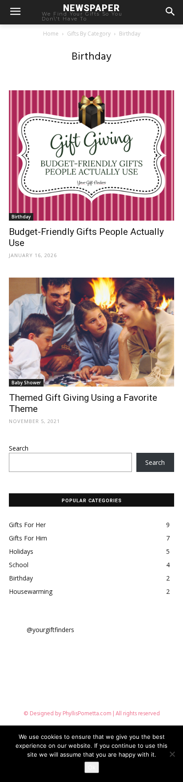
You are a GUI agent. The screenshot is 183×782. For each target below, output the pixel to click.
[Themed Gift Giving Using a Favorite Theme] (91, 332)
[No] (171, 754)
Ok (91, 767)
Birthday (21, 217)
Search (18, 448)
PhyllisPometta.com (87, 713)
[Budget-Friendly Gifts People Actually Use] (91, 155)
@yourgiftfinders (50, 629)
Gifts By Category (89, 33)
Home (51, 33)
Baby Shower (26, 382)
